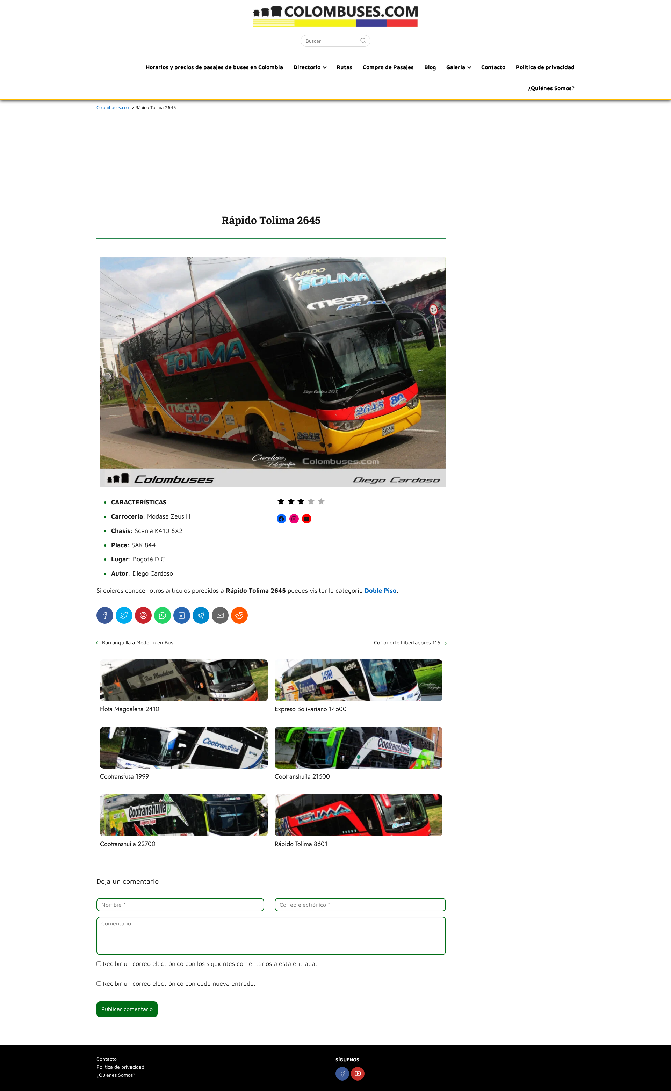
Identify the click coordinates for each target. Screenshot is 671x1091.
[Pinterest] (143, 615)
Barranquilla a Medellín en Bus (137, 642)
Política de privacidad (545, 67)
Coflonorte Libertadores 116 (407, 642)
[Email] (220, 615)
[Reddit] (239, 615)
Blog (430, 67)
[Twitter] (124, 615)
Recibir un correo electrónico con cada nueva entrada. (179, 983)
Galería (455, 67)
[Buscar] (363, 40)
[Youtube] (358, 1074)
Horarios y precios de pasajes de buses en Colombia (214, 67)
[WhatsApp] (162, 615)
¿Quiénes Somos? (551, 88)
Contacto (493, 67)
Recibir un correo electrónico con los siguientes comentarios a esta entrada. (210, 963)
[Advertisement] (271, 161)
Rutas (344, 67)
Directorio (307, 67)
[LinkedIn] (181, 615)
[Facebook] (104, 615)
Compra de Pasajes (388, 67)
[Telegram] (201, 615)
